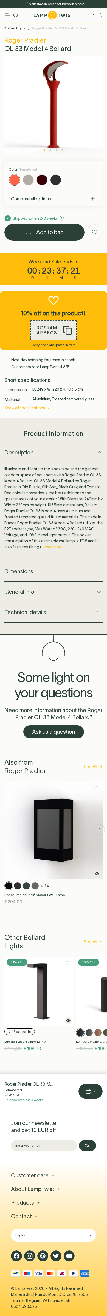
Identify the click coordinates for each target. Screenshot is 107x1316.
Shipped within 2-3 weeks (23, 1099)
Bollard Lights (15, 28)
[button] (53, 330)
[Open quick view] (97, 874)
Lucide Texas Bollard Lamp (25, 1041)
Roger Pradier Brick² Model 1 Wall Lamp (34, 894)
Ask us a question (53, 732)
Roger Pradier (25, 40)
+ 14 (45, 885)
